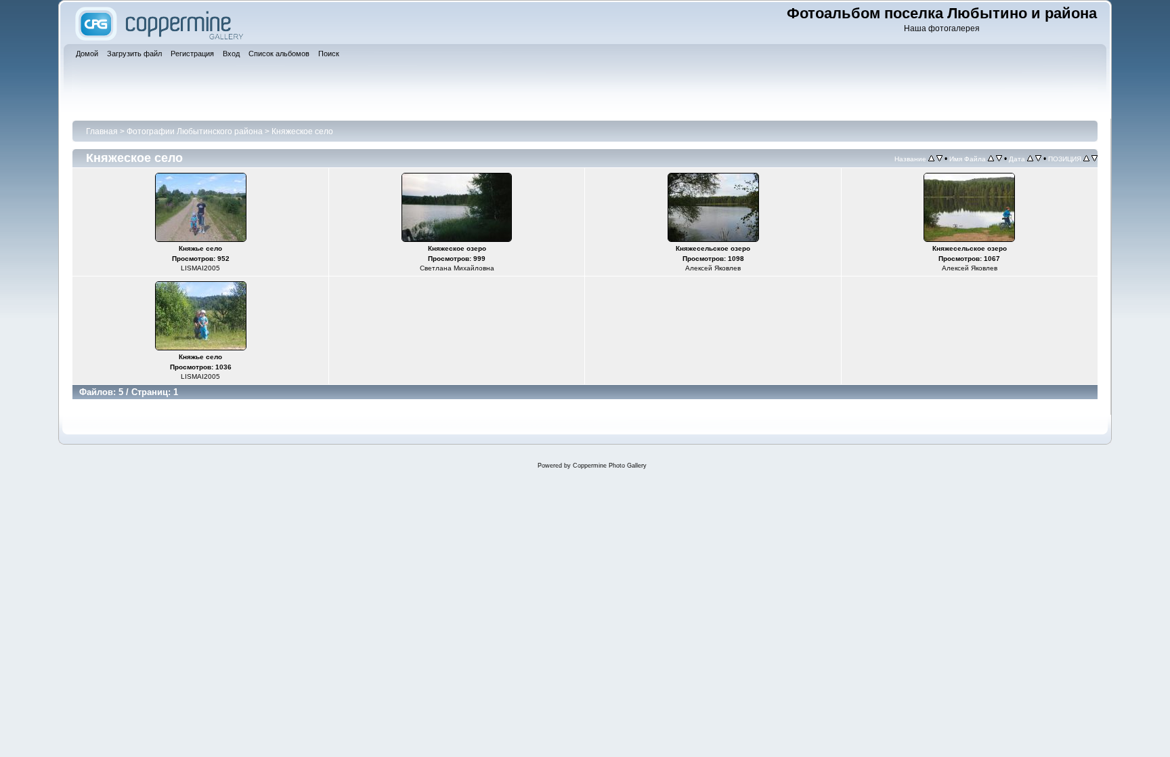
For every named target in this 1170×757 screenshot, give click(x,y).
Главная (102, 131)
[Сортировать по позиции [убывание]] (1094, 158)
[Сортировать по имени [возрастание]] (991, 158)
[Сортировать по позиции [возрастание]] (1086, 158)
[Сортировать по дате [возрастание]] (1030, 158)
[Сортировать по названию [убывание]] (939, 158)
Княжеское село (302, 131)
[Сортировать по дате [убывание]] (1038, 158)
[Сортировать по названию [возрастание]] (931, 158)
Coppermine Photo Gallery (610, 465)
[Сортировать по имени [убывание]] (999, 158)
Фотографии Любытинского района (195, 131)
